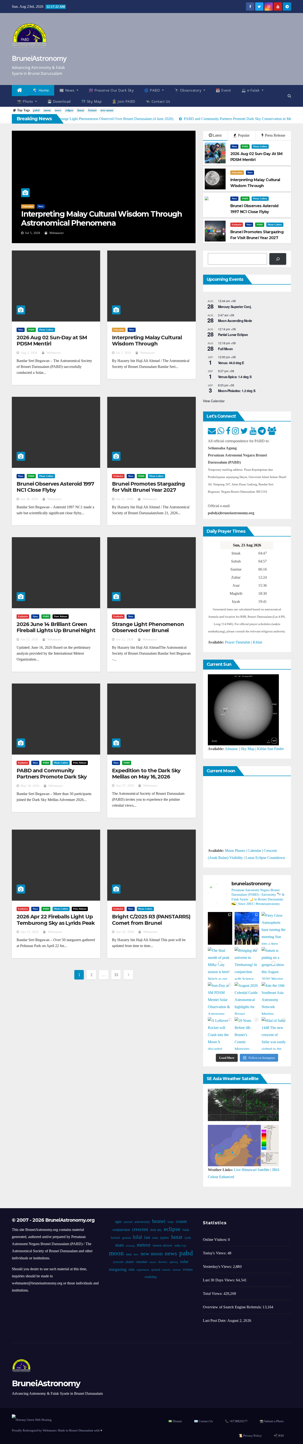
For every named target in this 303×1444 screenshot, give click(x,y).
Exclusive (236, 224)
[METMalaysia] (243, 1145)
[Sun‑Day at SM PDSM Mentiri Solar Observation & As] (220, 998)
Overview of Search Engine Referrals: (233, 1307)
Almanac (231, 749)
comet (181, 1221)
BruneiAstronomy (39, 58)
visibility (150, 1277)
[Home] (20, 90)
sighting (173, 1262)
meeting (130, 1245)
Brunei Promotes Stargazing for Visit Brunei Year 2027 (148, 487)
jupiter (164, 1237)
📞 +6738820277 (236, 1421)
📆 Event (223, 90)
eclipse (69, 110)
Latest (217, 135)
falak (186, 1230)
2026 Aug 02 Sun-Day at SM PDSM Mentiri (52, 340)
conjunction (121, 1230)
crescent (140, 1229)
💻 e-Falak (251, 90)
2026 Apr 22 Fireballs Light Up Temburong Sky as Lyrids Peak (56, 919)
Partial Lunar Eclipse (233, 334)
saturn (152, 1262)
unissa (177, 1269)
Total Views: (213, 1294)
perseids (118, 1262)
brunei (92, 110)
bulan (171, 1222)
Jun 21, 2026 (125, 499)
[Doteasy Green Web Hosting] (32, 1419)
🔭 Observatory (188, 90)
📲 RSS (279, 1435)
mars (119, 1245)
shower (162, 1262)
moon (47, 110)
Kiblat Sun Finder (270, 749)
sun (131, 1269)
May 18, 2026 (30, 785)
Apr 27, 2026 (125, 785)
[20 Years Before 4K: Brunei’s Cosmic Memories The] (247, 1033)
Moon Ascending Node (235, 320)
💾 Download (59, 101)
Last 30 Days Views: (219, 1280)
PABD (245, 146)
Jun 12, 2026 (125, 639)
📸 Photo (25, 101)
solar (184, 1261)
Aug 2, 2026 (29, 352)
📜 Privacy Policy (250, 1435)
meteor (144, 1244)
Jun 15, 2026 (29, 639)
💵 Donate (175, 1421)
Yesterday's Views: (218, 1267)
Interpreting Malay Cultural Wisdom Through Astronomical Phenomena (101, 218)
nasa (129, 1254)
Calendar (254, 851)
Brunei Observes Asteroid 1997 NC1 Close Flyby (55, 487)
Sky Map (247, 749)
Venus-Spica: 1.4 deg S (235, 376)
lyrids (188, 1237)
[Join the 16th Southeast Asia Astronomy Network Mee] (274, 998)
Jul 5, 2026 (32, 233)
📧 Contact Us (203, 1421)
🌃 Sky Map (91, 101)
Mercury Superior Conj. (235, 306)
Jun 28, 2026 (29, 499)
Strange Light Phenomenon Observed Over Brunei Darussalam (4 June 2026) (148, 630)
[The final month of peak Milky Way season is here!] (220, 963)
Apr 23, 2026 (30, 932)
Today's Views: (215, 1253)
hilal (137, 1237)
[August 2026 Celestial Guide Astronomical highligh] (247, 998)
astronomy (142, 1222)
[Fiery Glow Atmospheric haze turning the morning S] (274, 928)
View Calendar (214, 400)
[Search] (277, 259)
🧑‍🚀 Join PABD (123, 101)
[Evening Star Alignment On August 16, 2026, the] (220, 928)
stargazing (117, 1269)
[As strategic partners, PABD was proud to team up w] (247, 928)
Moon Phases (235, 851)
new (136, 1254)
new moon (107, 110)
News (40, 206)
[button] (289, 96)
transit (166, 1269)
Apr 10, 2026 (125, 932)
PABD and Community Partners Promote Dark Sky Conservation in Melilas (52, 776)
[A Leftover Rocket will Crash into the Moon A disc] (220, 1033)
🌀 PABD (152, 90)
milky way (180, 1245)
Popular (243, 135)
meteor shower (162, 1245)
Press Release (274, 135)
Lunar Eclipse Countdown (265, 858)
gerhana (126, 1237)
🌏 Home (41, 90)
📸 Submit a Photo (272, 1421)
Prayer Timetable (237, 642)
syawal (155, 1269)
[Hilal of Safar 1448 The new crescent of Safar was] (274, 1033)
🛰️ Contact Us (158, 101)
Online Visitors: (215, 1240)
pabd (36, 110)
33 (116, 974)
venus (188, 1269)
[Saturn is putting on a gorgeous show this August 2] (274, 963)
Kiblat (257, 642)
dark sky (156, 1230)
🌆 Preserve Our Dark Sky (111, 90)
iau (147, 1237)
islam (155, 1237)
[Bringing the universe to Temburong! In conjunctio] (247, 963)
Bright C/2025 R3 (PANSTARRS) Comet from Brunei (151, 919)
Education (27, 206)
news (58, 110)
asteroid (128, 1222)
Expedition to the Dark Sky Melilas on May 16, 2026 (146, 773)
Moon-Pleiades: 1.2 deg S (236, 390)
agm (118, 1222)
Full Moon (225, 348)
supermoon (143, 1269)
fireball (115, 1237)
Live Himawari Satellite (251, 1170)
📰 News (67, 90)
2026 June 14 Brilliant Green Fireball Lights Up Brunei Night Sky (56, 630)
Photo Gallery (260, 146)
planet (130, 1262)
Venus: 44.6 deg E (231, 362)
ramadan (141, 1262)
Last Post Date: (215, 1321)
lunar (80, 110)
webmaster (56, 233)
